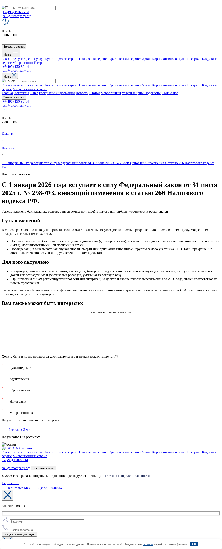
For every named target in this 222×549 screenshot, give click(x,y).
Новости (82, 93)
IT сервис (194, 59)
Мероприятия (111, 93)
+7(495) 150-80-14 (16, 12)
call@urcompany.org (17, 16)
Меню (7, 54)
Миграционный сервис (30, 63)
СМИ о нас (170, 93)
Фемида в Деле (18, 429)
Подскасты (152, 93)
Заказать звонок (14, 46)
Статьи (94, 93)
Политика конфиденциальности (126, 476)
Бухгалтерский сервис (61, 59)
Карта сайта (10, 483)
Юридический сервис (124, 59)
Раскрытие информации (57, 93)
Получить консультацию (19, 534)
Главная (7, 93)
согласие (148, 544)
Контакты (21, 93)
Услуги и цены (133, 93)
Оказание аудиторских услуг (23, 59)
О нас (34, 93)
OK (194, 544)
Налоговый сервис (93, 59)
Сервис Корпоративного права (163, 59)
